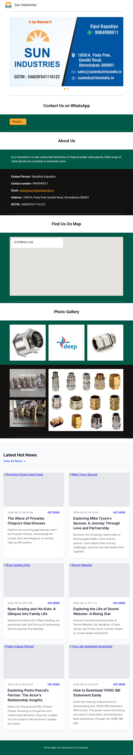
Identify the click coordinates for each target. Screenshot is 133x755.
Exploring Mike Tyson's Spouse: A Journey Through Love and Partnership (96, 523)
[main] (66, 105)
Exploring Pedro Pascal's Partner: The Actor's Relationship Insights (28, 695)
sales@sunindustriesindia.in (37, 190)
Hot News (54, 512)
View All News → (14, 461)
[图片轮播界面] (66, 53)
